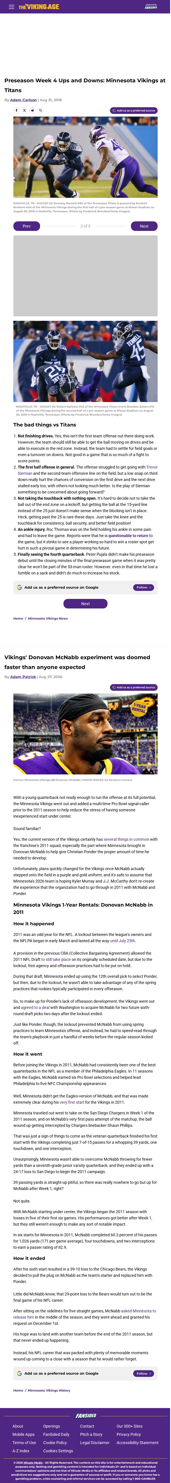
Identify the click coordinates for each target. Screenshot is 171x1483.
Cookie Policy (55, 1442)
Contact (87, 1426)
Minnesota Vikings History (49, 1390)
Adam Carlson (23, 100)
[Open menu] (11, 6)
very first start (72, 1102)
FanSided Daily (56, 1434)
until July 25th (122, 940)
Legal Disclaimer (95, 1442)
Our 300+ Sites (129, 1426)
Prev (27, 226)
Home (18, 618)
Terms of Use (24, 1442)
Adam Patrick (23, 677)
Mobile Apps (23, 1434)
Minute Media (33, 1462)
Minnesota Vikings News (48, 618)
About (17, 1426)
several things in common (126, 839)
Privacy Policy (129, 1434)
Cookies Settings (58, 1451)
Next (144, 226)
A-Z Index (20, 1451)
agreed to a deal (35, 1007)
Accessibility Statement (138, 1442)
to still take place (56, 959)
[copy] (40, 110)
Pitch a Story (91, 1434)
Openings (51, 1426)
